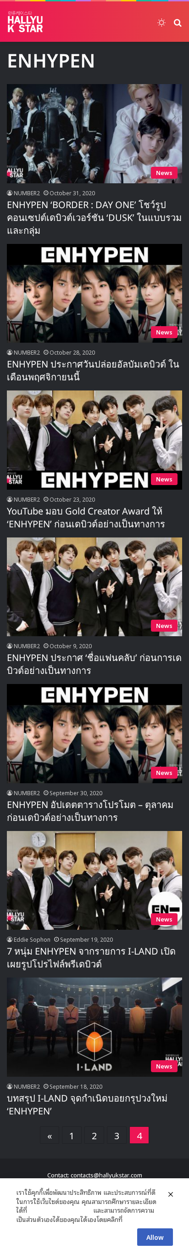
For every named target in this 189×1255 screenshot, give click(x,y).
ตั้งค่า (132, 1219)
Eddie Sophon (32, 939)
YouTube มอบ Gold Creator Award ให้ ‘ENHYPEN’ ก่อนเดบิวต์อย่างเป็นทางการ (86, 518)
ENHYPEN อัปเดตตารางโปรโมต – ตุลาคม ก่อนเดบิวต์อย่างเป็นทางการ (90, 811)
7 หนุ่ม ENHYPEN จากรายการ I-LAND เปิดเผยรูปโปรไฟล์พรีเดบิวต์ (91, 958)
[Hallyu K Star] (25, 21)
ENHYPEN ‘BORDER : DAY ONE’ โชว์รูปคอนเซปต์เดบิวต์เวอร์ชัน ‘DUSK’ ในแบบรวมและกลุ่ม (94, 218)
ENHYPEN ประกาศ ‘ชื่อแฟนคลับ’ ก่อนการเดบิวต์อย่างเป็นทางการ (94, 664)
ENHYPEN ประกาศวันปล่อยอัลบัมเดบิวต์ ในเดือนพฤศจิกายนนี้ (93, 371)
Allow (155, 1237)
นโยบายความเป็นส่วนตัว (60, 1210)
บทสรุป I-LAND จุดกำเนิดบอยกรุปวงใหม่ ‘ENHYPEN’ (87, 1105)
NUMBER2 (27, 192)
